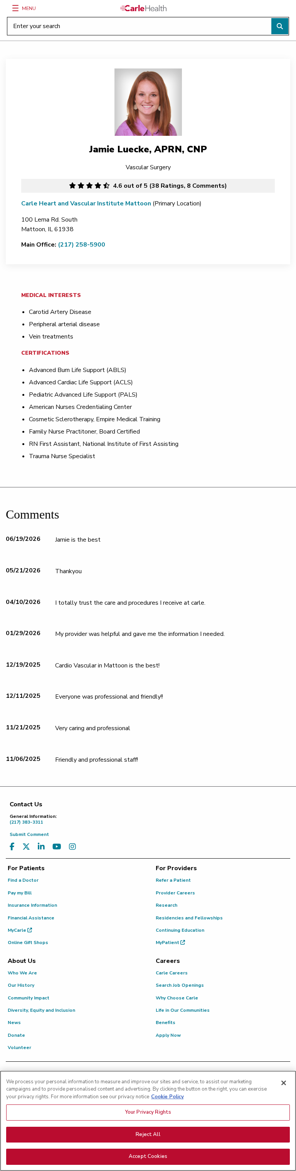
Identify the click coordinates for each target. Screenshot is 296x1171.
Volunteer (19, 1047)
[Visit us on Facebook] (12, 847)
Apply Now (168, 1035)
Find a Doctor (23, 880)
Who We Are (22, 973)
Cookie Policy (167, 1096)
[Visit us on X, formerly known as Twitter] (26, 847)
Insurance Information (32, 905)
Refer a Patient (173, 880)
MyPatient (168, 942)
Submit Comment (29, 834)
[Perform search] (279, 26)
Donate (16, 1035)
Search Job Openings (180, 985)
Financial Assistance (31, 918)
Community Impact (28, 998)
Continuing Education (180, 930)
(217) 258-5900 (81, 244)
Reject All (148, 1134)
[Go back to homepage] (143, 8)
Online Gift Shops (28, 942)
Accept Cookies (148, 1156)
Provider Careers (175, 893)
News (14, 1022)
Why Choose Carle (177, 998)
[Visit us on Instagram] (72, 847)
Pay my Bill (20, 893)
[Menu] (15, 8)
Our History (21, 985)
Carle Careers (172, 973)
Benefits (165, 1022)
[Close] (283, 1082)
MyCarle (17, 930)
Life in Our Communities (183, 1010)
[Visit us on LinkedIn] (41, 847)
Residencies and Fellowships (189, 918)
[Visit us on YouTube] (56, 847)
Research (166, 905)
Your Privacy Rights (148, 1112)
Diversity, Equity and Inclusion (41, 1010)
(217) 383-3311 (33, 819)
